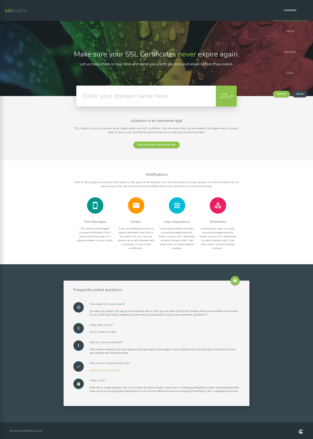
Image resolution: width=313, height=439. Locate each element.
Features (290, 52)
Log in (299, 94)
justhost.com (97, 370)
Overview (290, 10)
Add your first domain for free (156, 144)
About (290, 31)
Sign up (281, 94)
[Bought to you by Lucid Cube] (301, 432)
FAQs (290, 73)
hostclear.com (113, 370)
